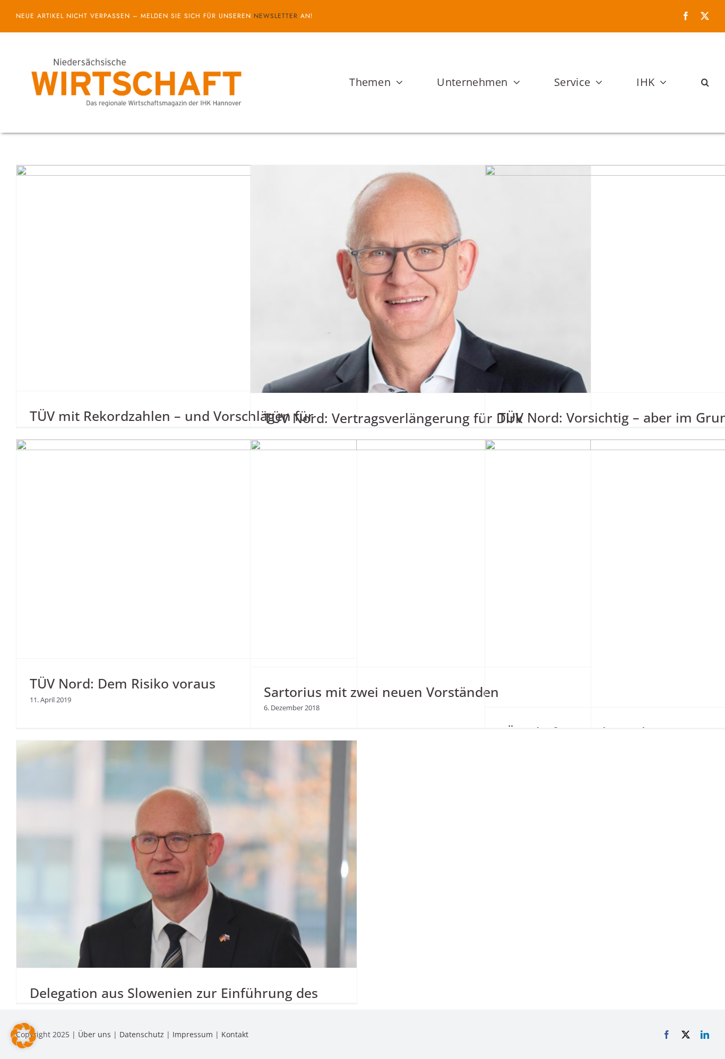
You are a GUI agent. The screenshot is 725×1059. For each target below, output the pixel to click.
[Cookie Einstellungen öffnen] (23, 1045)
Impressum (192, 1034)
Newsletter (276, 16)
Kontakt (234, 1034)
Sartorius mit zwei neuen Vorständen (381, 692)
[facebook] (685, 16)
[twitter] (705, 16)
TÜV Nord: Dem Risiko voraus (122, 683)
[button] (705, 82)
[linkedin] (705, 1034)
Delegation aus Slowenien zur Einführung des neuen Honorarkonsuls (174, 1001)
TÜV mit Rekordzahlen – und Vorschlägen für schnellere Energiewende (172, 424)
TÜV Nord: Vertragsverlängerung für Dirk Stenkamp (393, 426)
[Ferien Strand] (135, 52)
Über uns (94, 1034)
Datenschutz (141, 1034)
